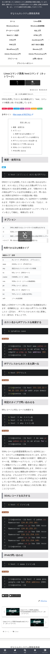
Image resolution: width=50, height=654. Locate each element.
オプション (17, 130)
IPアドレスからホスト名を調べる (25, 141)
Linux (6, 595)
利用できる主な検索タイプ (24, 134)
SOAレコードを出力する (22, 147)
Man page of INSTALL (22, 114)
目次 (22, 123)
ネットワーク (16, 595)
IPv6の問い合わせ (19, 151)
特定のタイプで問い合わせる (23, 144)
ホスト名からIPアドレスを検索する (26, 137)
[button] (32, 82)
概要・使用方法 (18, 127)
